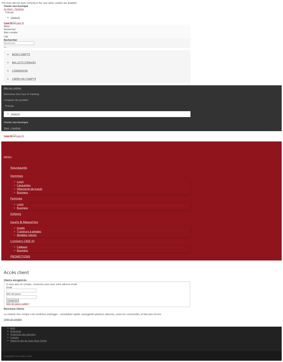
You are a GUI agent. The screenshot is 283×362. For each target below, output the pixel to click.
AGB (12, 328)
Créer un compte (24, 79)
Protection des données (23, 334)
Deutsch (15, 17)
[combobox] (19, 43)
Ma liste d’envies (24, 62)
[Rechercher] (5, 47)
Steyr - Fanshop (12, 128)
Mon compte (21, 54)
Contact (14, 337)
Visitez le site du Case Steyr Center (28, 340)
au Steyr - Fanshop (14, 9)
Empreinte (15, 331)
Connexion (20, 71)
